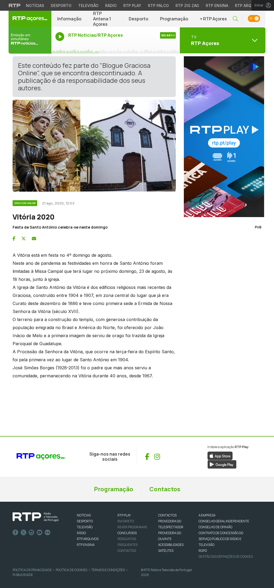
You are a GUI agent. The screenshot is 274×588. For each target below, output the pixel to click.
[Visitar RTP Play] (222, 136)
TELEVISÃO (85, 527)
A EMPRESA (207, 515)
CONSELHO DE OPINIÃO (215, 527)
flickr (48, 532)
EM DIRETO (125, 521)
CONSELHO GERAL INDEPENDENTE (224, 521)
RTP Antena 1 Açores (102, 19)
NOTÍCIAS (84, 515)
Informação (69, 19)
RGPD (203, 550)
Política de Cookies (71, 570)
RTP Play (132, 5)
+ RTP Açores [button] (213, 19)
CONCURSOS (127, 533)
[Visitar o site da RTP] (15, 5)
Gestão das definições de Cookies (226, 556)
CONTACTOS (167, 515)
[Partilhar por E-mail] (34, 238)
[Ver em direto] (30, 40)
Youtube (40, 532)
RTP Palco (158, 5)
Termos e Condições (108, 570)
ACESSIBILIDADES (171, 544)
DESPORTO (85, 521)
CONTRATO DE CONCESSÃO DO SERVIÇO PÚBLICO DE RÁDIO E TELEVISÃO (221, 539)
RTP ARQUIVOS (87, 539)
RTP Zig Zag (187, 5)
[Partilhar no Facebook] (14, 238)
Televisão (88, 5)
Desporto (61, 5)
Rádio (111, 5)
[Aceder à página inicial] (30, 19)
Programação (174, 19)
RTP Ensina (217, 5)
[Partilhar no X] (23, 238)
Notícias (35, 5)
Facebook (15, 532)
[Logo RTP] (36, 517)
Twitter (23, 532)
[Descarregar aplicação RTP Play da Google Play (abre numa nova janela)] (222, 464)
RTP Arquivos (249, 5)
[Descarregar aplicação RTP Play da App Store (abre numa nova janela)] (220, 455)
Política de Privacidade (32, 570)
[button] (235, 19)
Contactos (164, 489)
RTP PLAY (124, 515)
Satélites (165, 550)
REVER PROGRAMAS (132, 527)
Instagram (32, 532)
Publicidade (23, 574)
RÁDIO (81, 533)
